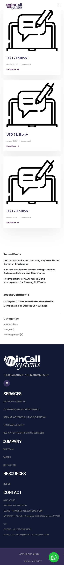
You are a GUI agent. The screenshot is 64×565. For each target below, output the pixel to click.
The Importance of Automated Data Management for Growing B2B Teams (24, 280)
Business (7, 324)
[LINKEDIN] (6, 383)
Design (7, 329)
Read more (11, 69)
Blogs (6, 484)
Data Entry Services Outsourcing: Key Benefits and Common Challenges (31, 262)
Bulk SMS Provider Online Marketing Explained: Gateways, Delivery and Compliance (29, 271)
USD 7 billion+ (17, 134)
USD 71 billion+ (17, 58)
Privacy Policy (33, 561)
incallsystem (9, 301)
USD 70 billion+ (18, 211)
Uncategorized (11, 334)
